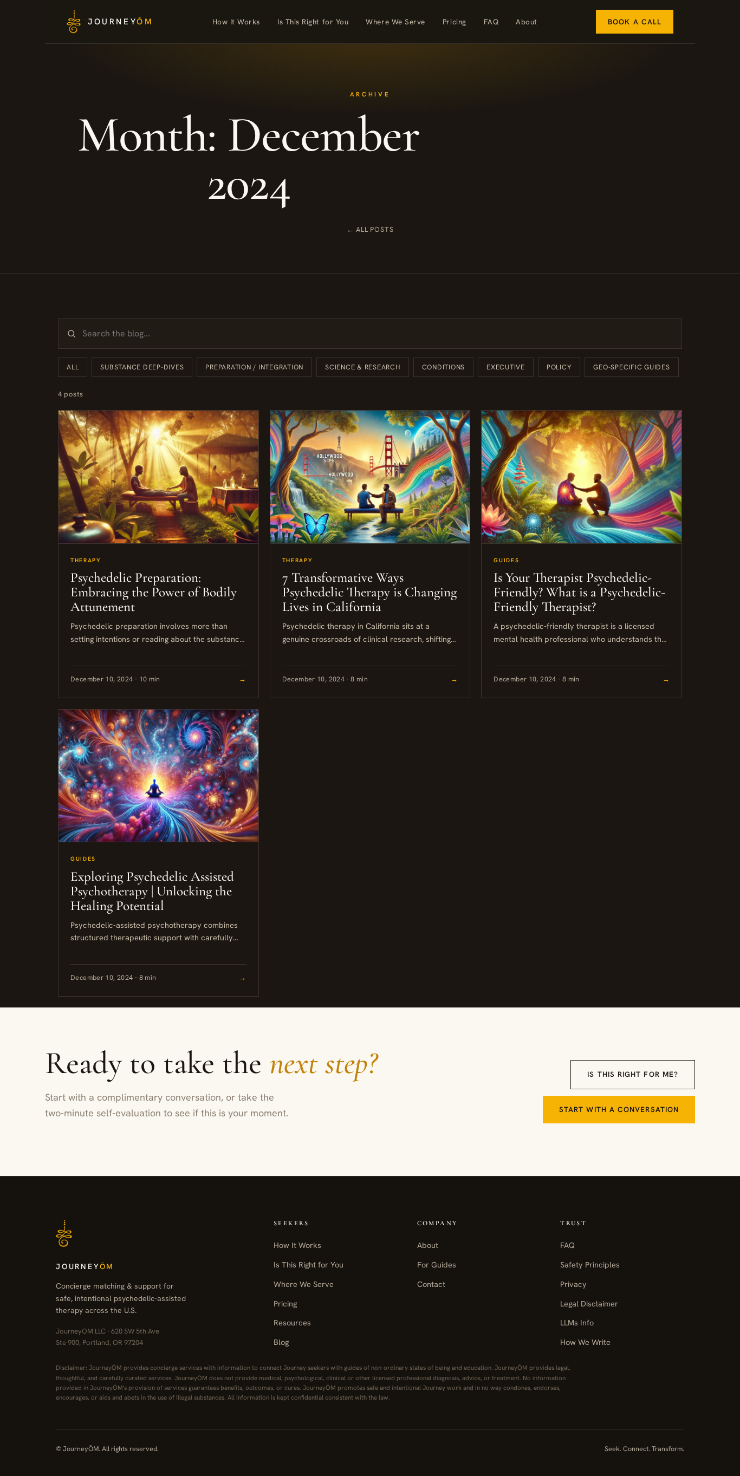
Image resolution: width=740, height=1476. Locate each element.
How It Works (236, 22)
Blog (281, 1342)
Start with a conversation (619, 1109)
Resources (292, 1322)
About (526, 22)
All (73, 367)
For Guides (436, 1264)
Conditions (443, 367)
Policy (559, 367)
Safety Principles (590, 1264)
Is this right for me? (632, 1074)
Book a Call (634, 22)
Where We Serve (395, 22)
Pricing (454, 22)
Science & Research (362, 367)
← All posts (370, 229)
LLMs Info (577, 1322)
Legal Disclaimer (589, 1303)
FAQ (491, 22)
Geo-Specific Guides (631, 367)
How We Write (585, 1342)
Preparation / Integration (254, 367)
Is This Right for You (312, 22)
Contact (431, 1284)
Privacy (573, 1284)
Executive (505, 367)
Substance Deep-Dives (142, 367)
